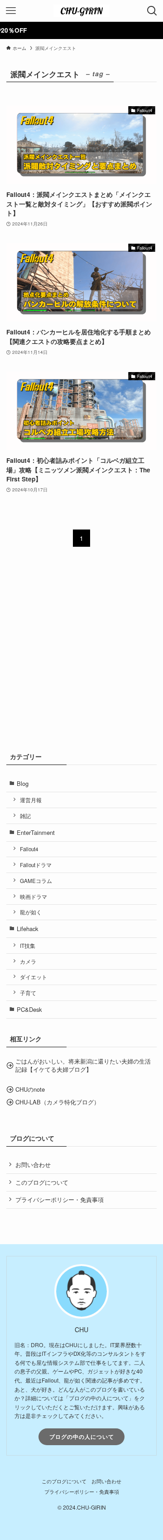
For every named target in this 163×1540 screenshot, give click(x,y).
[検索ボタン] (152, 11)
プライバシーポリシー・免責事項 (59, 1199)
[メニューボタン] (11, 11)
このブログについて (41, 1182)
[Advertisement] (81, 654)
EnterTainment (36, 832)
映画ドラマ (33, 896)
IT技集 (27, 945)
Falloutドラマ (36, 864)
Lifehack (27, 928)
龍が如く (31, 912)
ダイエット (33, 977)
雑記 (25, 815)
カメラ (28, 961)
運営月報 (31, 800)
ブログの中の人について (81, 1436)
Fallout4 (29, 849)
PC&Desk (29, 1009)
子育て (28, 992)
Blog (23, 783)
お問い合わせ (33, 1164)
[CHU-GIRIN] (81, 11)
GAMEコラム (36, 880)
